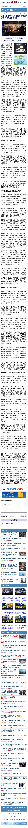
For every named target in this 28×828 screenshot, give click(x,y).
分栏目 (7, 10)
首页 (3, 10)
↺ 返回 (4, 2)
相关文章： (5, 530)
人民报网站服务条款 (14, 813)
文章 (15, 10)
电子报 (19, 2)
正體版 (24, 2)
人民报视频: (5, 585)
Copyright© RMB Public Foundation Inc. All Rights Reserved (14, 808)
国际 (11, 10)
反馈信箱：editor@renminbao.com (14, 819)
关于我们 (14, 816)
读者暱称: (4, 516)
